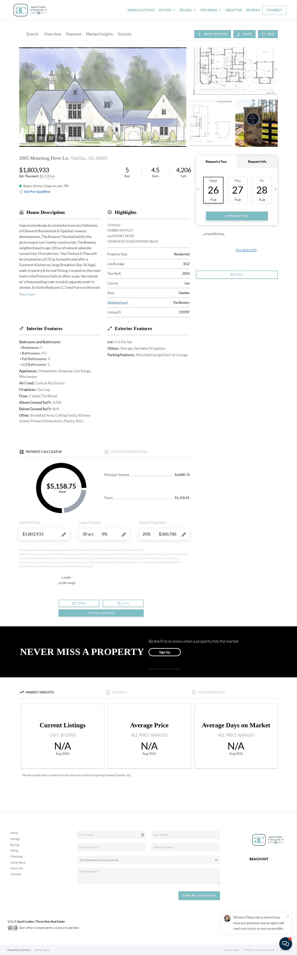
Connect (274, 10)
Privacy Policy (231, 950)
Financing (16, 856)
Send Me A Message (199, 895)
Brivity (25, 950)
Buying (15, 844)
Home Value (18, 862)
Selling (14, 850)
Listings (15, 838)
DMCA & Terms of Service (260, 950)
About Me (233, 10)
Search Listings (141, 10)
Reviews (253, 10)
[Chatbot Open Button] (285, 943)
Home (14, 833)
